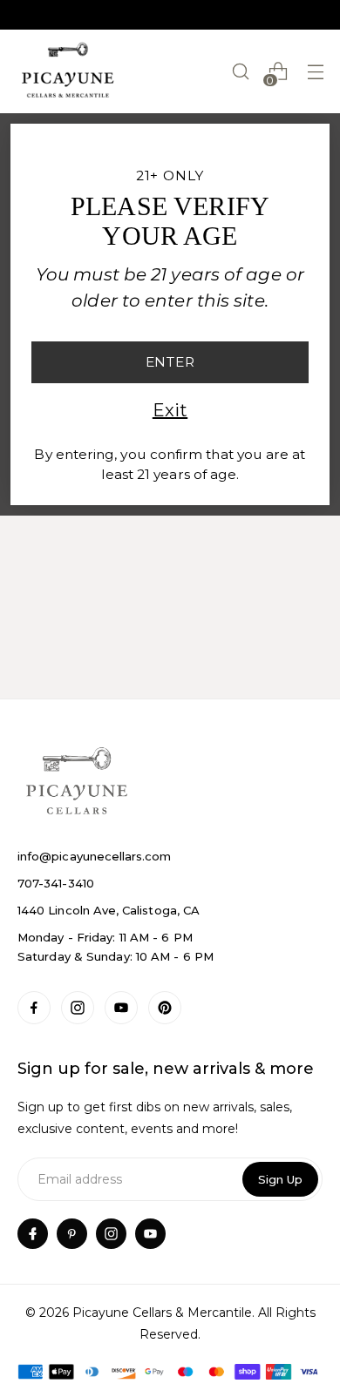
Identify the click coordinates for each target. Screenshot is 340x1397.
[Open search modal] (240, 72)
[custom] (34, 1007)
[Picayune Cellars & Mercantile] (68, 71)
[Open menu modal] (315, 72)
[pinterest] (72, 1233)
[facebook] (32, 1233)
